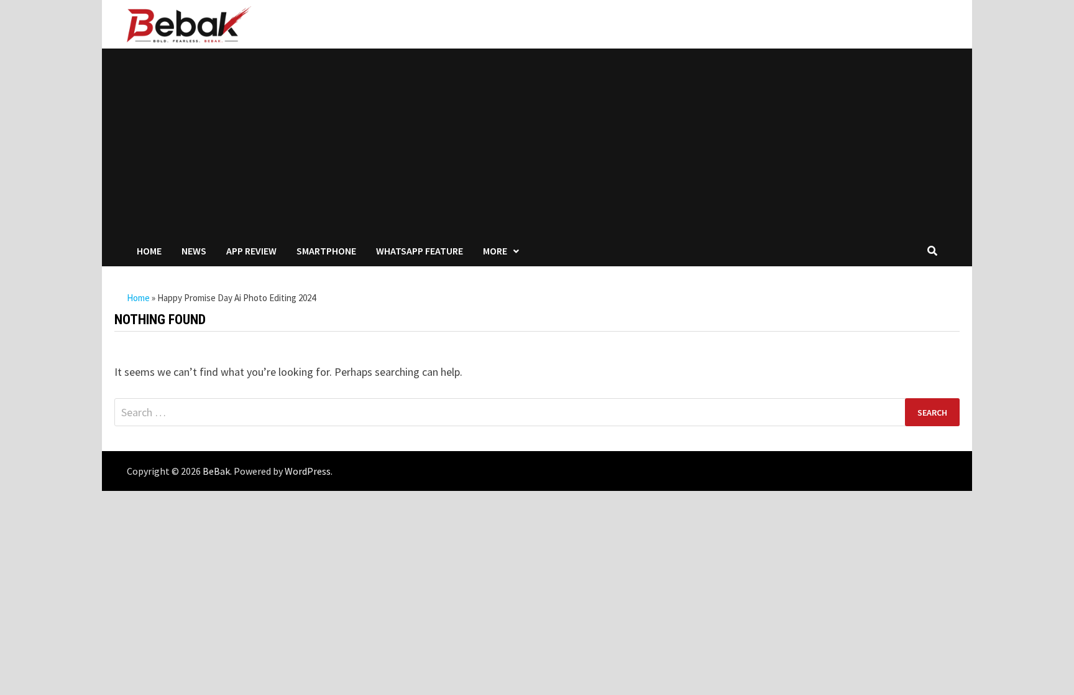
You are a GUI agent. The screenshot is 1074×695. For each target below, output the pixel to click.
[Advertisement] (537, 142)
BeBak (216, 471)
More (495, 251)
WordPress (308, 471)
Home (149, 251)
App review (251, 251)
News (193, 251)
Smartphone (326, 251)
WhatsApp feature (419, 251)
